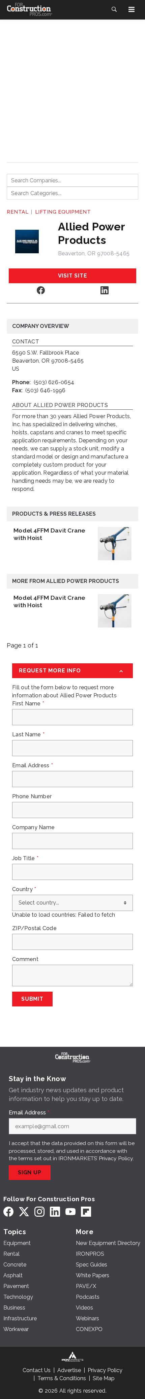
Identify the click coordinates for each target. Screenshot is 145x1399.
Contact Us (37, 1370)
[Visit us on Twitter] (24, 1211)
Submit (32, 999)
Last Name (28, 734)
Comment (25, 959)
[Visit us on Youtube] (70, 1211)
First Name (28, 703)
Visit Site (72, 275)
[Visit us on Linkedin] (104, 290)
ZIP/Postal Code (34, 928)
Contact (25, 342)
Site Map (104, 1378)
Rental (17, 212)
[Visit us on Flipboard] (86, 1211)
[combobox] (72, 180)
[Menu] (131, 9)
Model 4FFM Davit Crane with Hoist (49, 534)
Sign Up (29, 1172)
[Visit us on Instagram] (39, 1211)
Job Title (25, 858)
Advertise (69, 1370)
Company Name (33, 827)
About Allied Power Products (60, 405)
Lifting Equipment (63, 212)
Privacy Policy (116, 1158)
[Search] (114, 9)
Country (24, 889)
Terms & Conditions (61, 1378)
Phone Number (32, 796)
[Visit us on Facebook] (41, 290)
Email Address (32, 765)
